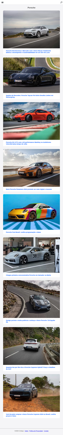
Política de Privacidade (36, 431)
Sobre (26, 431)
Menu (2, 2)
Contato (46, 431)
